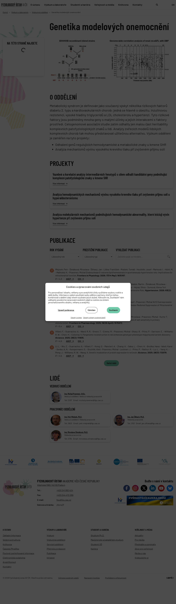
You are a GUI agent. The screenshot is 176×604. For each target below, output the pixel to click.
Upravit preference (66, 310)
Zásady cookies (76, 317)
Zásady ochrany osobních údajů (94, 317)
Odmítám (91, 310)
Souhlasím (113, 310)
